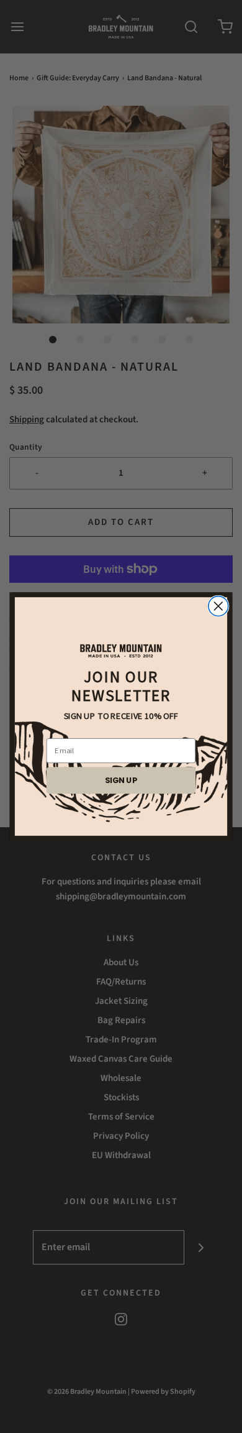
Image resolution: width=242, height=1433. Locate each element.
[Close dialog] (218, 606)
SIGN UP (121, 780)
